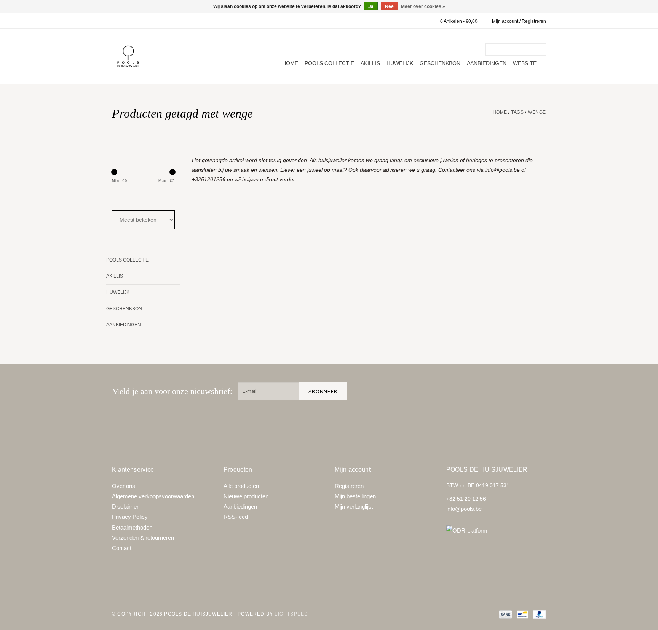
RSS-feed (236, 517)
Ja (371, 6)
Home (290, 63)
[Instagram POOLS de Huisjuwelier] (537, 391)
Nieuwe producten (246, 496)
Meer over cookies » (423, 6)
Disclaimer (125, 506)
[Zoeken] (541, 49)
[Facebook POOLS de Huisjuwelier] (488, 391)
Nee (389, 6)
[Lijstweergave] (137, 196)
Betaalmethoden (132, 527)
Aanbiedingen (486, 63)
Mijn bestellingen (355, 496)
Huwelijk (399, 63)
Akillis (370, 63)
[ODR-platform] (496, 530)
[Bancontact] (521, 614)
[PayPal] (538, 614)
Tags (517, 112)
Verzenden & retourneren (143, 537)
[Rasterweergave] (117, 197)
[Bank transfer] (504, 614)
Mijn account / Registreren (519, 21)
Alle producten (241, 486)
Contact (121, 548)
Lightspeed (291, 614)
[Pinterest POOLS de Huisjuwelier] (512, 391)
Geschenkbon (440, 63)
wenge (537, 112)
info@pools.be (464, 509)
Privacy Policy (130, 517)
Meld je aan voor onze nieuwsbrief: (172, 391)
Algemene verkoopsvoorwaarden (153, 496)
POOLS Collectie (329, 63)
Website (525, 63)
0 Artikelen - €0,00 (459, 21)
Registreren (349, 486)
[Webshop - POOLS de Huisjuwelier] (128, 56)
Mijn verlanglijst (354, 506)
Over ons (123, 486)
